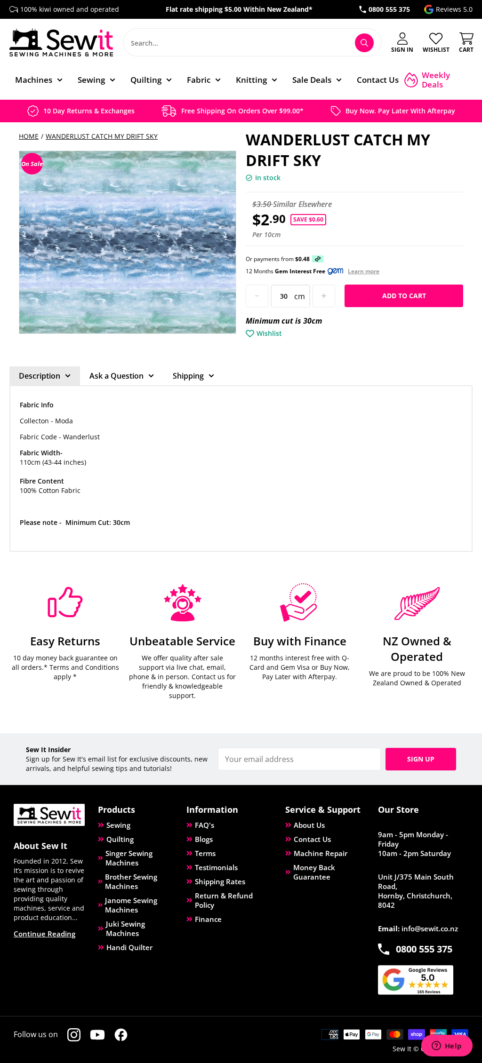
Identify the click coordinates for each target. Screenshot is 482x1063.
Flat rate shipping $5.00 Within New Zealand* (239, 9)
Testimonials (216, 867)
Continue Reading (44, 933)
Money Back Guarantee (314, 872)
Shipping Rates (220, 881)
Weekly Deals (436, 80)
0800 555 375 (389, 9)
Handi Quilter (129, 947)
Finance (208, 919)
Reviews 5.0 (454, 9)
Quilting (120, 839)
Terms (205, 853)
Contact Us (312, 839)
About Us (309, 825)
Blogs (204, 839)
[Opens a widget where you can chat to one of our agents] (447, 1046)
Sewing (118, 825)
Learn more (363, 271)
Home (29, 136)
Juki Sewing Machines (125, 928)
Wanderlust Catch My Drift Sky (102, 136)
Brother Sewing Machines (131, 881)
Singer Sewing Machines (129, 858)
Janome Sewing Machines (131, 905)
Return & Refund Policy (224, 900)
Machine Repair (320, 853)
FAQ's (204, 825)
